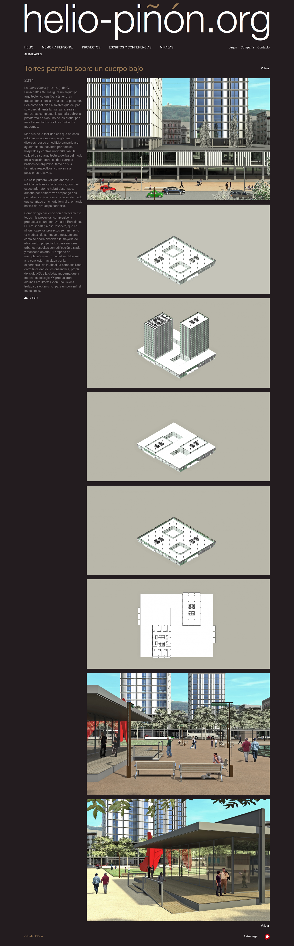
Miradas (166, 47)
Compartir (247, 47)
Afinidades (33, 54)
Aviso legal (251, 936)
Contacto (263, 47)
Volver (265, 68)
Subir (33, 298)
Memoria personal (57, 47)
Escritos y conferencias (130, 47)
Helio (28, 47)
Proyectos (91, 47)
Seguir (233, 47)
